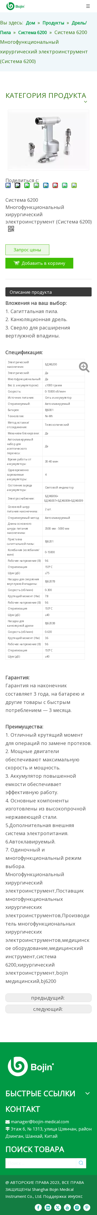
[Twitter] (57, 1207)
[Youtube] (67, 1207)
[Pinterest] (86, 1207)
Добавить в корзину (43, 263)
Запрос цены (27, 250)
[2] (30, 1066)
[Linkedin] (47, 1207)
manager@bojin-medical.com (40, 1122)
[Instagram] (77, 1207)
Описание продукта (31, 292)
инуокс (75, 1196)
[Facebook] (38, 1207)
